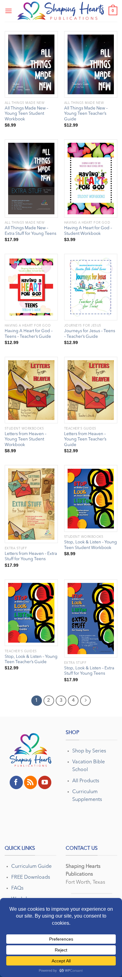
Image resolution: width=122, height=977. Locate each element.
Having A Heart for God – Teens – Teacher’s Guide (29, 334)
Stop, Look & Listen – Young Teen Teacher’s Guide (31, 659)
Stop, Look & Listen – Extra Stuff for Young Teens (89, 671)
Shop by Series (89, 751)
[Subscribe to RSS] (30, 782)
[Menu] (8, 10)
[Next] (85, 701)
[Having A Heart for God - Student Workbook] (90, 178)
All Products (85, 781)
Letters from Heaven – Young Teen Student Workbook (25, 439)
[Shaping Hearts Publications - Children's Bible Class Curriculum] (61, 11)
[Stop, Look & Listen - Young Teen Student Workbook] (90, 498)
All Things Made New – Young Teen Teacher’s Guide (86, 113)
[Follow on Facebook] (16, 782)
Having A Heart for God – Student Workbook (88, 231)
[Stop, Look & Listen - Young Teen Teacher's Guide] (31, 612)
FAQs (17, 888)
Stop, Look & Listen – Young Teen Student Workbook (90, 545)
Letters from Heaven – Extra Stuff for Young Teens (31, 556)
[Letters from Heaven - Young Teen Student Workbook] (31, 390)
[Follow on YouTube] (44, 782)
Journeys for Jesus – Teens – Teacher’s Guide (89, 334)
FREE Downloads (30, 877)
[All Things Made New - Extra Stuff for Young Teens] (31, 178)
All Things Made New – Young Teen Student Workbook (26, 113)
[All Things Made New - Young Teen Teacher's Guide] (90, 64)
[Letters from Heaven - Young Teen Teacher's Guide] (90, 390)
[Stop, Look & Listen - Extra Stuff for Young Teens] (90, 618)
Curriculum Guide (31, 866)
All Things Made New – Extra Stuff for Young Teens (30, 231)
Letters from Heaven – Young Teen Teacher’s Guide (85, 439)
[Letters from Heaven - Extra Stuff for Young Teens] (31, 504)
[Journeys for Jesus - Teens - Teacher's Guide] (90, 287)
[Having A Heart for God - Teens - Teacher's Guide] (31, 287)
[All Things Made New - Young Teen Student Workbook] (31, 64)
